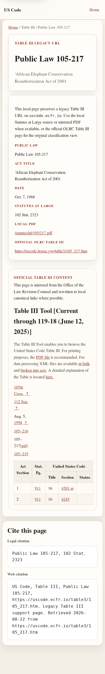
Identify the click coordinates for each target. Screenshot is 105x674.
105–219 (21, 453)
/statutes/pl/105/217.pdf (33, 232)
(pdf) (24, 445)
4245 (65, 499)
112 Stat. (21, 401)
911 (38, 488)
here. (50, 376)
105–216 (21, 431)
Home (94, 9)
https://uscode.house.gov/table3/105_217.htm (51, 251)
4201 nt (67, 488)
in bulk (84, 363)
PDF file (43, 357)
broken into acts (33, 370)
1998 (18, 422)
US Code (12, 9)
